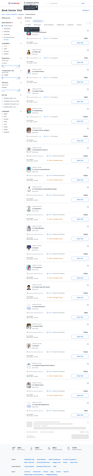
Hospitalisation (16, 466)
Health (14, 459)
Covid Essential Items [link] (43, 462)
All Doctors (28, 18)
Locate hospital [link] (29, 466)
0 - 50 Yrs (4, 63)
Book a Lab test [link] (29, 462)
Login (82, 3)
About (13, 471)
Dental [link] (65, 462)
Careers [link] (58, 471)
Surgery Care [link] (57, 462)
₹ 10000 (18, 78)
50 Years (18, 67)
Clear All (19, 18)
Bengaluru (21, 14)
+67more (5, 39)
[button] (36, 6)
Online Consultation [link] (54, 459)
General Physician (30, 14)
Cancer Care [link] (73, 462)
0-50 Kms (4, 87)
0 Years (3, 67)
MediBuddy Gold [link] (29, 459)
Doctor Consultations (11, 14)
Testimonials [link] (36, 471)
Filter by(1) (6, 18)
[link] (14, 3)
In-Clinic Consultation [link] (69, 459)
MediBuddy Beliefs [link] (51, 474)
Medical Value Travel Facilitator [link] (33, 474)
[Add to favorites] (88, 31)
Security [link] (66, 471)
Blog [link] (52, 471)
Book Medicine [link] (41, 459)
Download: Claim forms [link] (44, 466)
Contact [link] (45, 471)
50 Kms (18, 91)
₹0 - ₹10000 (5, 75)
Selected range (5, 60)
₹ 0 (2, 78)
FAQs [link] (54, 466)
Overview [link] (27, 471)
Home (3, 14)
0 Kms (3, 91)
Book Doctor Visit (12, 10)
